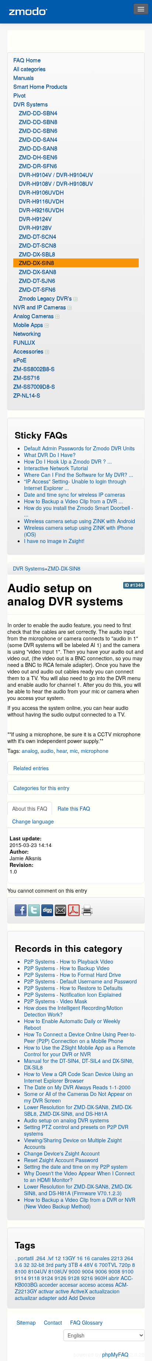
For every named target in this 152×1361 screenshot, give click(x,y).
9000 (74, 1271)
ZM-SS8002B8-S (34, 368)
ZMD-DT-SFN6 (37, 289)
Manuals (23, 77)
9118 (34, 1278)
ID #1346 (134, 585)
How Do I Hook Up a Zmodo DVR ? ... (68, 461)
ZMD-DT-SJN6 (37, 280)
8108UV (57, 1271)
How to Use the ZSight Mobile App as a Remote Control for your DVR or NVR (79, 1051)
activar (46, 1291)
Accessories (29, 351)
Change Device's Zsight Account (62, 1153)
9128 (74, 1278)
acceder (48, 1284)
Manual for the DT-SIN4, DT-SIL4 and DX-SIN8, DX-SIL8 (79, 1064)
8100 (21, 1271)
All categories (29, 68)
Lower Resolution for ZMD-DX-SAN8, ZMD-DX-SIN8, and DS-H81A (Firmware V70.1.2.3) (78, 1190)
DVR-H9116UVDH (41, 201)
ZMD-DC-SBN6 (38, 130)
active (62, 1291)
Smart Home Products (40, 86)
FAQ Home (27, 60)
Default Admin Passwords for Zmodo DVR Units (79, 448)
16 (80, 1258)
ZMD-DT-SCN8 (37, 245)
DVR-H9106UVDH (41, 192)
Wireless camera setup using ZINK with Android (79, 521)
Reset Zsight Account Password (61, 1160)
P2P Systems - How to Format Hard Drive (72, 974)
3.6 (18, 1264)
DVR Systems (30, 104)
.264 (40, 1258)
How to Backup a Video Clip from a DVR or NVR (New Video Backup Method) (79, 1203)
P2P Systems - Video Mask (55, 1001)
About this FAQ (29, 808)
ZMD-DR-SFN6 (38, 165)
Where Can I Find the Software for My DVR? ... (78, 474)
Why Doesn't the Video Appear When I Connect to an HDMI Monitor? (79, 1176)
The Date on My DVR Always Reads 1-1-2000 (77, 1087)
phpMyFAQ (115, 1354)
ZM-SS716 (26, 377)
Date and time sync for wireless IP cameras (74, 494)
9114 (21, 1278)
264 (128, 1258)
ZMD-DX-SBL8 (37, 254)
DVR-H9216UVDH (41, 210)
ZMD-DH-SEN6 (38, 157)
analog (30, 750)
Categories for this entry (41, 788)
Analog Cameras (34, 315)
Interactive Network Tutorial (56, 468)
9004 (88, 1271)
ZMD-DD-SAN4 (38, 139)
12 (58, 1258)
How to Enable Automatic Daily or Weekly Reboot (72, 1024)
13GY (68, 1258)
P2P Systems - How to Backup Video (67, 968)
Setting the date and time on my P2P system (76, 1166)
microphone (94, 750)
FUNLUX (24, 342)
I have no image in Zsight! (54, 540)
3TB (73, 1264)
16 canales (97, 1258)
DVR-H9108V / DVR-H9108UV (56, 183)
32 (27, 1264)
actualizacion (104, 1291)
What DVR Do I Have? (50, 454)
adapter (48, 1297)
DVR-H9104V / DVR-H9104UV (56, 174)
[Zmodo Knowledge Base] (27, 11)
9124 (47, 1278)
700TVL (108, 1264)
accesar (68, 1284)
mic (74, 750)
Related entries (31, 768)
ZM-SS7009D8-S (34, 386)
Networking (27, 333)
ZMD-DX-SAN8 (37, 271)
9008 (114, 1271)
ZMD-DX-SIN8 (36, 263)
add (62, 1297)
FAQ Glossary (86, 1322)
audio (47, 750)
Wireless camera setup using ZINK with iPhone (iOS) (78, 531)
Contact (53, 1322)
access (105, 1284)
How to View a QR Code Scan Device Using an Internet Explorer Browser (78, 1077)
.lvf (50, 1258)
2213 (117, 1258)
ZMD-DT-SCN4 (37, 236)
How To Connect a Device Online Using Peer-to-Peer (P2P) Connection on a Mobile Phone (80, 1037)
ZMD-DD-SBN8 (38, 121)
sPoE (20, 360)
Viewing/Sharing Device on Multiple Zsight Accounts (73, 1143)
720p (125, 1264)
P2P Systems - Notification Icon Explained (72, 994)
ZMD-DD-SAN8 (38, 148)
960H (100, 1278)
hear (61, 750)
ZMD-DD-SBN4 (38, 113)
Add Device (82, 1297)
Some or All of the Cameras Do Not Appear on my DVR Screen (78, 1097)
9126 (60, 1278)
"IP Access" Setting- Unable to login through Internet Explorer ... (75, 485)
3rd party (56, 1264)
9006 (101, 1271)
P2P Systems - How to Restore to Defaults (73, 988)
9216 (87, 1278)
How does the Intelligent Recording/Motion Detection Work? (73, 1011)
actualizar (26, 1297)
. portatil (24, 1258)
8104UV (37, 1271)
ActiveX (79, 1291)
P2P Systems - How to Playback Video (68, 961)
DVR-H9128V (35, 227)
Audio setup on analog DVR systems (66, 1120)
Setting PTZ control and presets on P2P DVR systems (76, 1130)
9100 (128, 1271)
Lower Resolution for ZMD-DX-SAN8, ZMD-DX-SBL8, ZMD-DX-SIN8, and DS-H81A (78, 1110)
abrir (113, 1278)
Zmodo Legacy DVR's (46, 298)
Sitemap (26, 1322)
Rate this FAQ (74, 808)
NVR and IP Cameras (40, 307)
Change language (33, 821)
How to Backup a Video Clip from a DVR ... (73, 501)
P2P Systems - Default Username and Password (80, 981)
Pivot (19, 95)
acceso (87, 1284)
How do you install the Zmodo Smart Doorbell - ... (78, 511)
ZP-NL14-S (26, 395)
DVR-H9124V (35, 218)
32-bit (37, 1264)
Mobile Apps (29, 324)
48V (88, 1264)
